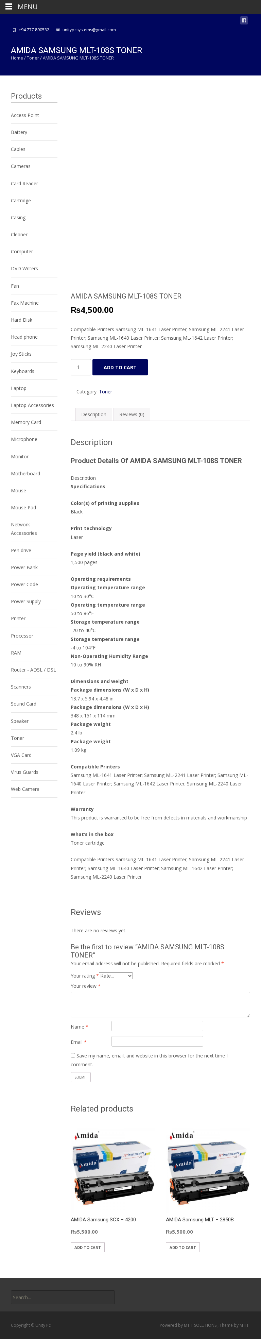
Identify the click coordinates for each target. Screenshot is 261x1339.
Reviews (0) (131, 414)
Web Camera (25, 789)
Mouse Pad (23, 507)
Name (79, 1026)
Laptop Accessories (32, 405)
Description (93, 414)
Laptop (19, 388)
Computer (22, 251)
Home (17, 58)
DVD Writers (24, 268)
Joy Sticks (21, 354)
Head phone (24, 337)
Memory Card (26, 422)
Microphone (24, 439)
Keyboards (22, 371)
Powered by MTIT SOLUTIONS (189, 1325)
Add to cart (120, 367)
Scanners (21, 686)
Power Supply (26, 601)
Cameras (21, 166)
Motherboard (25, 473)
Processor (22, 635)
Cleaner (19, 234)
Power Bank (24, 567)
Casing (18, 217)
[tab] (93, 414)
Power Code (24, 584)
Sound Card (23, 703)
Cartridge (21, 200)
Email (79, 1042)
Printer (18, 618)
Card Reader (24, 183)
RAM (16, 652)
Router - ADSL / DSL (33, 669)
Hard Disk (21, 320)
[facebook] (244, 21)
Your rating (85, 975)
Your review (86, 986)
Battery (19, 132)
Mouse (18, 490)
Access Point (25, 115)
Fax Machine (25, 303)
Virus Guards (24, 772)
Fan (15, 286)
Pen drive (21, 550)
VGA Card (21, 755)
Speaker (20, 721)
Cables (18, 149)
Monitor (20, 456)
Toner (33, 58)
